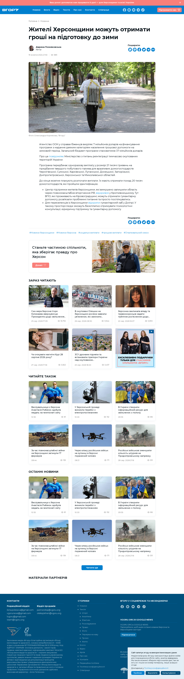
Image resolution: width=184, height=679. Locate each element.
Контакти (90, 10)
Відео (56, 10)
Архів (82, 652)
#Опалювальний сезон (136, 232)
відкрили (94, 202)
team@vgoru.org (15, 619)
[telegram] (138, 10)
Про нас (77, 10)
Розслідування (89, 624)
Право (85, 627)
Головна (33, 21)
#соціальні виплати (88, 232)
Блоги (47, 10)
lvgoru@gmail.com (16, 616)
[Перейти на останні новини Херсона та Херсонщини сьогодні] (10, 10)
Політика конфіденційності (92, 667)
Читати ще (92, 567)
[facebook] (124, 10)
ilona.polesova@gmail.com (20, 610)
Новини (36, 10)
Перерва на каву (90, 634)
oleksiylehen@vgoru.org (49, 613)
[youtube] (133, 10)
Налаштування (169, 673)
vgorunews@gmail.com (19, 613)
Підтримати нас (168, 10)
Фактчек (86, 620)
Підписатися (128, 635)
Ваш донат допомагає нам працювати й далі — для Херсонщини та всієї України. (92, 2)
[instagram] (128, 10)
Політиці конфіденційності (156, 668)
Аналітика (86, 616)
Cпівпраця (103, 10)
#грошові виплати (111, 232)
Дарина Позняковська (48, 47)
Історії (85, 613)
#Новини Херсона (66, 232)
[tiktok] (142, 10)
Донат (39, 265)
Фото (84, 631)
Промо (85, 638)
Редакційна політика (89, 663)
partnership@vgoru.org (48, 610)
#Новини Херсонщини (41, 232)
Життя (85, 642)
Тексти (66, 10)
